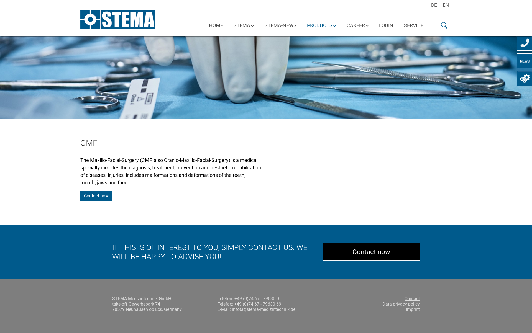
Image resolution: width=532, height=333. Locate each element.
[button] (440, 25)
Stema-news (280, 25)
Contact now (96, 195)
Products (319, 25)
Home (216, 25)
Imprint (413, 309)
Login (386, 25)
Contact (412, 298)
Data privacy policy (401, 304)
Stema (242, 25)
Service (413, 25)
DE (434, 5)
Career (356, 25)
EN (446, 5)
